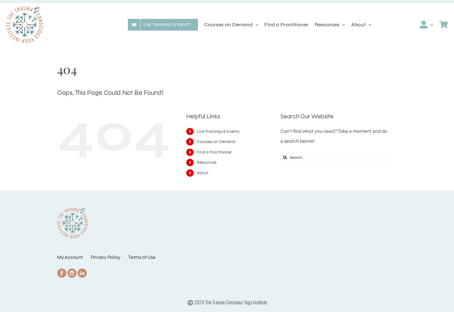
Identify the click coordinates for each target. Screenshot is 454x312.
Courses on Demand (216, 141)
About (202, 172)
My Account (70, 257)
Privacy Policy (106, 257)
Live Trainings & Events (218, 131)
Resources (206, 162)
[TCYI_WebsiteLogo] (24, 8)
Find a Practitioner (214, 152)
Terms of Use (141, 257)
